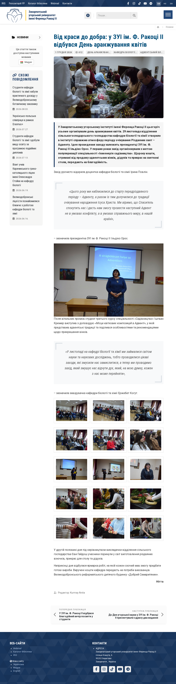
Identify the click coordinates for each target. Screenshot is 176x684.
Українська (18, 664)
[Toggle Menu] (168, 14)
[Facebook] (128, 3)
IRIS (4, 3)
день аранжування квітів (99, 52)
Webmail (55, 3)
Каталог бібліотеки (37, 3)
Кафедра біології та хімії (126, 52)
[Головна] (159, 27)
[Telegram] (150, 3)
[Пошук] (134, 15)
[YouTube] (145, 3)
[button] (71, 410)
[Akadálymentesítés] (87, 15)
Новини (169, 27)
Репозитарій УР (17, 3)
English (16, 671)
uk (158, 4)
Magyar (16, 667)
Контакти (67, 3)
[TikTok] (139, 3)
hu (165, 4)
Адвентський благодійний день (152, 52)
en (171, 4)
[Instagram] (133, 3)
